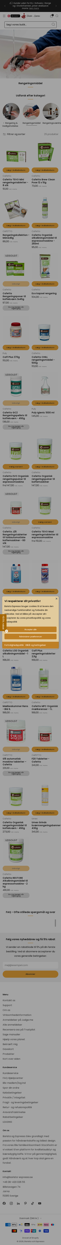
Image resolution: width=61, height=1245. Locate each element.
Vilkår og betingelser (35, 645)
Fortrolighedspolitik (14, 645)
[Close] (56, 598)
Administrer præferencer (30, 636)
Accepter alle (30, 629)
